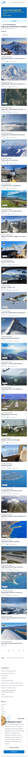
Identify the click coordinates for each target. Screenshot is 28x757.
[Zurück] (4, 650)
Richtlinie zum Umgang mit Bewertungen (12, 683)
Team (2, 709)
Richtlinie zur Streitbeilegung (8, 688)
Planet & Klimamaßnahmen (8, 671)
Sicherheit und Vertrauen (7, 673)
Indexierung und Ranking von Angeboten (11, 685)
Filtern (15, 21)
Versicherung (4, 676)
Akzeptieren (14, 751)
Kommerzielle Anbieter (7, 697)
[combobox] (18, 2)
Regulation (4, 678)
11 (19, 650)
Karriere (3, 712)
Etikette (3, 694)
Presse (3, 714)
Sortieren (3, 31)
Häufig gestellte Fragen (7, 680)
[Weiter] (23, 650)
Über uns (3, 704)
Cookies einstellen (14, 747)
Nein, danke (21, 718)
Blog (2, 707)
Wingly (2, 657)
